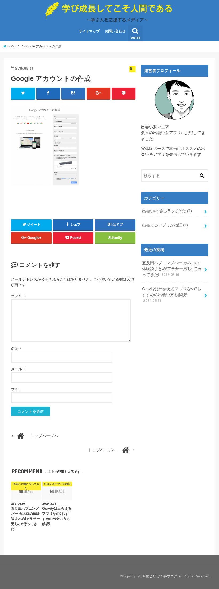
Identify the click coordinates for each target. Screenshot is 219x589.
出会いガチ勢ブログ (161, 576)
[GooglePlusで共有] (98, 93)
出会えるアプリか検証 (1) (165, 225)
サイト (16, 389)
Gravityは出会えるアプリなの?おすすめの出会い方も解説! (171, 295)
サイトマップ (89, 31)
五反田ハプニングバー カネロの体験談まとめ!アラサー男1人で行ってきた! (171, 269)
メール (18, 369)
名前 (16, 348)
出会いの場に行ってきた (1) (167, 211)
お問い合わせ (115, 31)
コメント (18, 296)
